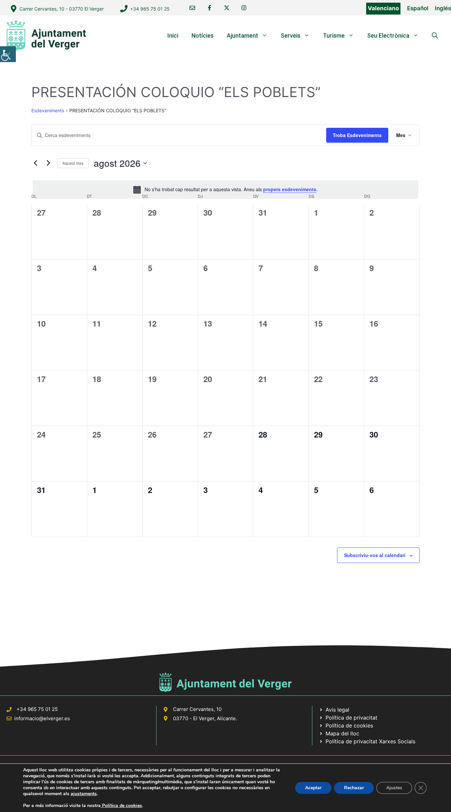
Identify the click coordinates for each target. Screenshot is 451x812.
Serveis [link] (290, 35)
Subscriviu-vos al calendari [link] (374, 555)
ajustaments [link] (84, 794)
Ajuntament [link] (242, 35)
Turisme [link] (334, 35)
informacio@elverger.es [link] (42, 718)
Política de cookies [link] (121, 805)
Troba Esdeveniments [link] (357, 135)
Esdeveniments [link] (47, 110)
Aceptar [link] (313, 788)
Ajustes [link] (394, 788)
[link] (8, 54)
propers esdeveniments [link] (289, 189)
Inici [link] (172, 35)
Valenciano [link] (383, 8)
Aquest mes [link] (73, 163)
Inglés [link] (443, 8)
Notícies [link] (202, 35)
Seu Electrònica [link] (388, 35)
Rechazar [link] (354, 788)
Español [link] (417, 8)
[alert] (225, 189)
